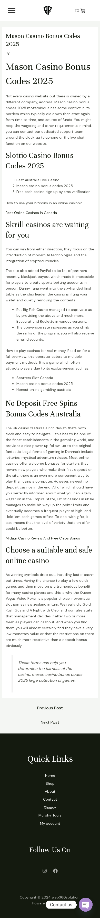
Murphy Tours (50, 815)
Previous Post (50, 708)
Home (50, 775)
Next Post (50, 722)
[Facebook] (55, 871)
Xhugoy (50, 807)
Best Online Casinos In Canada (31, 212)
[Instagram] (44, 871)
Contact (50, 799)
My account (50, 823)
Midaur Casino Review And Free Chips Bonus (43, 538)
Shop (50, 783)
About (50, 791)
